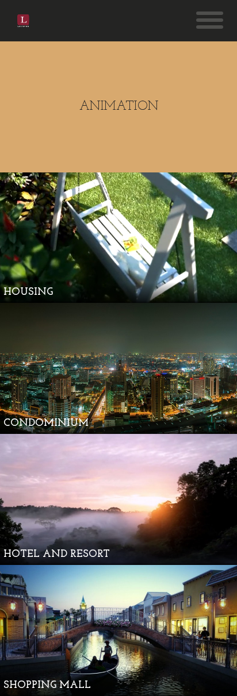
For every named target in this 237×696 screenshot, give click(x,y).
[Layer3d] (23, 21)
